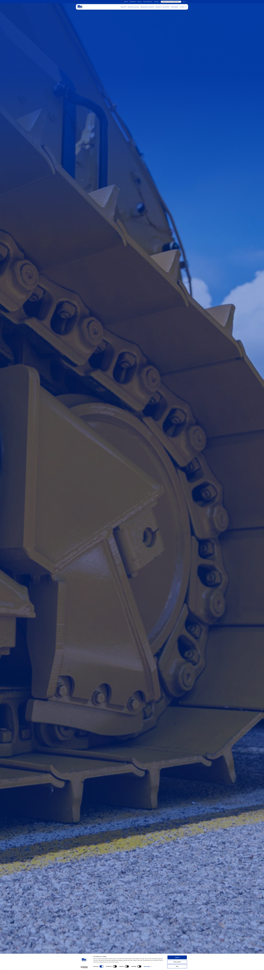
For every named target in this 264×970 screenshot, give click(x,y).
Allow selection (177, 961)
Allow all (177, 957)
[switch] (115, 966)
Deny (177, 966)
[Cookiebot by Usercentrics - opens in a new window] (84, 967)
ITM (80, 7)
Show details (147, 966)
